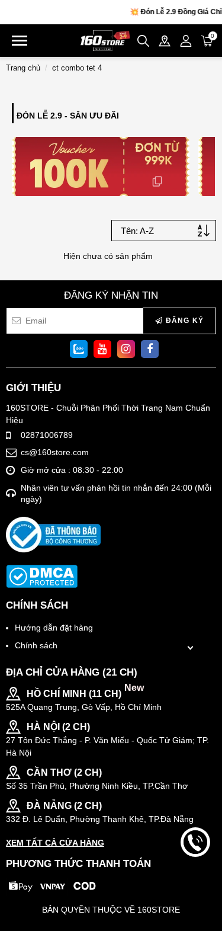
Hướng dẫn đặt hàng (54, 627)
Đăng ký (183, 320)
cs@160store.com (55, 452)
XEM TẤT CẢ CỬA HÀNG (55, 842)
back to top (195, 882)
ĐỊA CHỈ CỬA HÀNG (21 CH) (71, 672)
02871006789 (47, 435)
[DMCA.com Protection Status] (42, 576)
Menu (19, 40)
